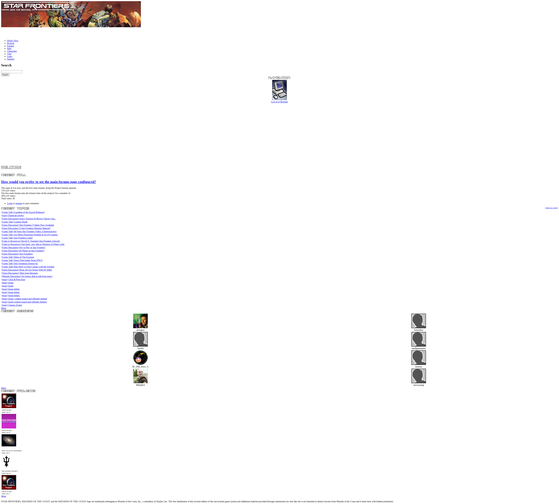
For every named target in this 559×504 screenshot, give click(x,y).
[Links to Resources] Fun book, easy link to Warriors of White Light (33, 244)
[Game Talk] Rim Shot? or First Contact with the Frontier (28, 266)
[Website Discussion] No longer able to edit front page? (27, 276)
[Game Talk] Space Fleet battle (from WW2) (22, 260)
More (3, 308)
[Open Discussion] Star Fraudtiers (17, 254)
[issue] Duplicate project (13, 215)
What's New (12, 40)
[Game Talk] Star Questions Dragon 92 (20, 263)
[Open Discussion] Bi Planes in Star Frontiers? (23, 250)
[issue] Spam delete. (11, 289)
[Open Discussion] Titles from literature (20, 273)
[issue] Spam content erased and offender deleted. (24, 302)
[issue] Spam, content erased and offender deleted (24, 298)
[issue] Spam (7, 282)
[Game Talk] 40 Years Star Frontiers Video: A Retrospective (29, 231)
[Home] (71, 26)
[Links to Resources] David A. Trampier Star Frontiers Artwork (31, 241)
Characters (12, 51)
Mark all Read (551, 208)
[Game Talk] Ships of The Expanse (18, 257)
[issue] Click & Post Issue (13, 279)
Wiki (9, 48)
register (19, 203)
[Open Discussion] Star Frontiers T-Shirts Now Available (28, 225)
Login (10, 203)
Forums (10, 46)
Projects (10, 43)
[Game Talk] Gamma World (14, 222)
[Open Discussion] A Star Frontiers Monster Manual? (26, 228)
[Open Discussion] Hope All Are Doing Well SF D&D (27, 270)
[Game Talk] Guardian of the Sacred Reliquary (23, 212)
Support (10, 59)
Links (9, 56)
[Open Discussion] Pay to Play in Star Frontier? (23, 247)
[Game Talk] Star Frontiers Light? (17, 238)
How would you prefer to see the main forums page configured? (48, 182)
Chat (9, 54)
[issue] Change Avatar (12, 305)
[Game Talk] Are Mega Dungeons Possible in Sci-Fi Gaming (30, 234)
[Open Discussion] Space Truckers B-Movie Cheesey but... (29, 218)
